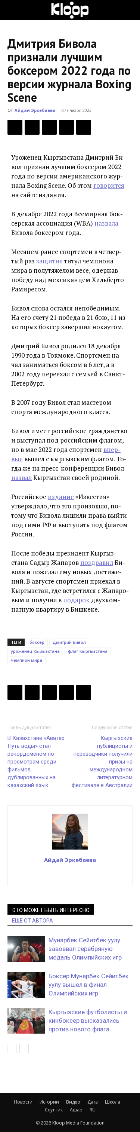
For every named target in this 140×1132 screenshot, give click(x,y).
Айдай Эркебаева (35, 110)
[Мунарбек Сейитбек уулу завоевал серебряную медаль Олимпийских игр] (26, 949)
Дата (92, 1102)
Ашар (76, 1110)
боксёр (36, 642)
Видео (73, 1102)
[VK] (49, 127)
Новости (23, 1102)
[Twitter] (32, 127)
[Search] (129, 10)
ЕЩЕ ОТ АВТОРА (32, 921)
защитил (49, 261)
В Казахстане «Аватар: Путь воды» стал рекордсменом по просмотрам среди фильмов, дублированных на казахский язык (36, 762)
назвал (21, 477)
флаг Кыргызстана (88, 651)
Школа (112, 1102)
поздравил (96, 562)
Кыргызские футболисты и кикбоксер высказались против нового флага (88, 1020)
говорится (108, 185)
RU (93, 1110)
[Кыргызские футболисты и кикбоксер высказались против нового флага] (26, 1021)
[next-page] (24, 1048)
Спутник (54, 1110)
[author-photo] (70, 849)
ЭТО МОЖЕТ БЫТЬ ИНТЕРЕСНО (51, 910)
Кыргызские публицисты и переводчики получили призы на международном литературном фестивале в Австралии (102, 762)
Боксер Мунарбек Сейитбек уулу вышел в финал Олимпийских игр (89, 984)
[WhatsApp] (83, 127)
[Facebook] (14, 127)
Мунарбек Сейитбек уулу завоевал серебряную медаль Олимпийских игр (85, 948)
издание (61, 496)
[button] (13, 10)
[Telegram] (66, 127)
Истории (49, 1102)
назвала (106, 223)
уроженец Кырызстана (35, 651)
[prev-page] (12, 1048)
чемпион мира (26, 660)
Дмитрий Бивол (69, 642)
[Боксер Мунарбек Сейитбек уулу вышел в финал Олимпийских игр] (26, 985)
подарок (76, 600)
